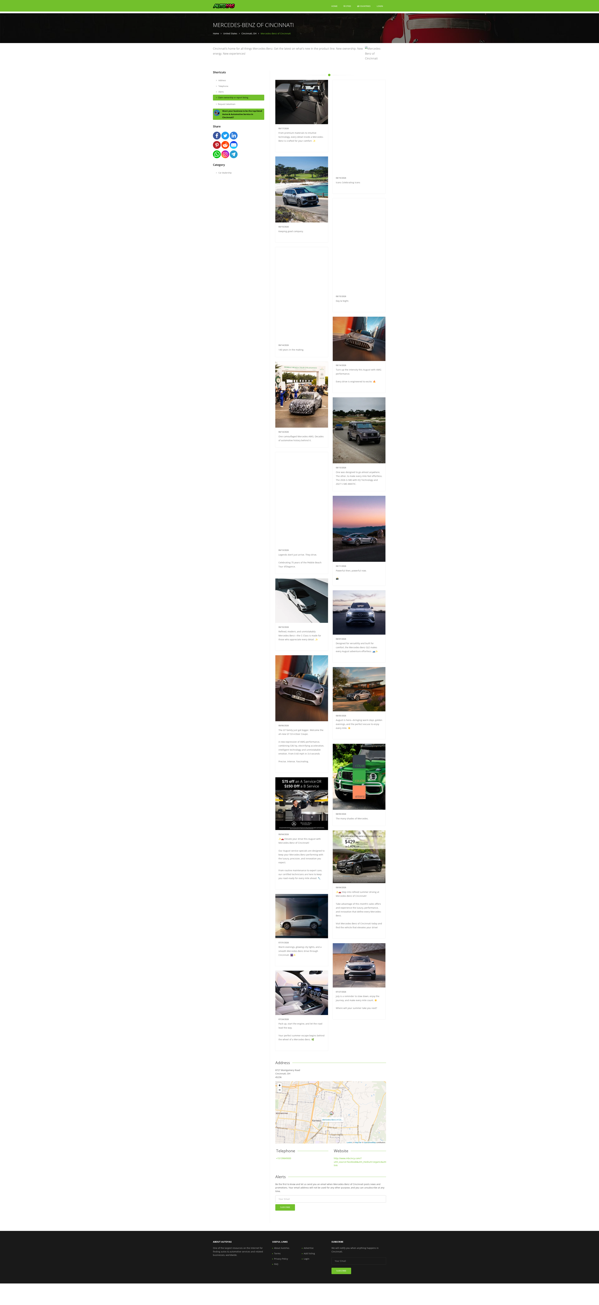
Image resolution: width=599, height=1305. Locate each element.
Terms (277, 1253)
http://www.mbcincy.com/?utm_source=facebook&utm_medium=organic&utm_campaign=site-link (369, 1162)
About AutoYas (281, 1247)
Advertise (309, 1247)
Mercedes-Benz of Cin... (332, 1119)
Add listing (309, 1253)
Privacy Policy (281, 1258)
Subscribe (285, 1207)
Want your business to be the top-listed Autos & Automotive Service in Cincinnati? (242, 114)
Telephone (223, 86)
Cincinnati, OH (248, 33)
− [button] (280, 1090)
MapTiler (358, 1142)
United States (230, 33)
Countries (364, 6)
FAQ (276, 1264)
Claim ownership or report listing (233, 97)
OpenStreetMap (370, 1142)
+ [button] (280, 1085)
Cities (348, 6)
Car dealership (225, 172)
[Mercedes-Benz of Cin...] (332, 1113)
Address (222, 80)
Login (380, 6)
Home (334, 6)
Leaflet (349, 1142)
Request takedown (226, 104)
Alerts (221, 91)
